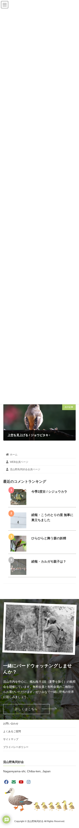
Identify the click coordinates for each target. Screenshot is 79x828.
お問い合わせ (10, 723)
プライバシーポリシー (15, 747)
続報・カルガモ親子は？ (48, 561)
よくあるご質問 (12, 731)
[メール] (14, 782)
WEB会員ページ (19, 461)
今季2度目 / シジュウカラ (49, 491)
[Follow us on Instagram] (28, 782)
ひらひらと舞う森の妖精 (48, 538)
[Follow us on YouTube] (21, 782)
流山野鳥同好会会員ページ (25, 469)
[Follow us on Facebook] (6, 782)
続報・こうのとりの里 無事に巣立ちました (52, 517)
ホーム (13, 454)
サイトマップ (10, 739)
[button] (26, 709)
